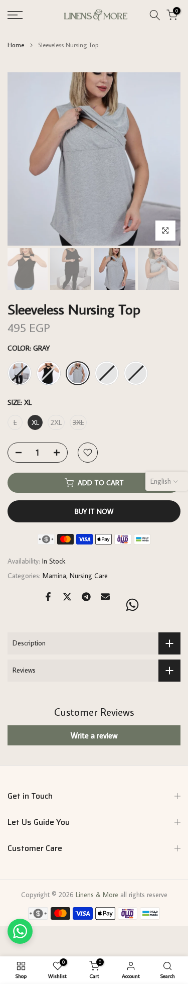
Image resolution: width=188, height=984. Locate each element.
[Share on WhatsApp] (132, 604)
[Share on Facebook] (48, 596)
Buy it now (94, 511)
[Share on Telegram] (86, 596)
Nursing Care (89, 575)
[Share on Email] (105, 596)
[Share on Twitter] (67, 596)
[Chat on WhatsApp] (20, 931)
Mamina (54, 575)
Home (16, 45)
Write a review (94, 735)
